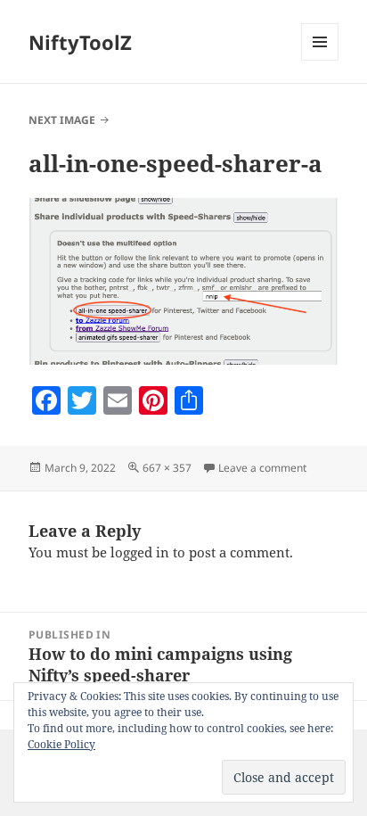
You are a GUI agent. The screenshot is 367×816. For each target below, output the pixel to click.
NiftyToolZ (80, 42)
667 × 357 (167, 467)
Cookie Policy (61, 744)
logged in (139, 552)
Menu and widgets (320, 60)
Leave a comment (262, 467)
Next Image (62, 120)
